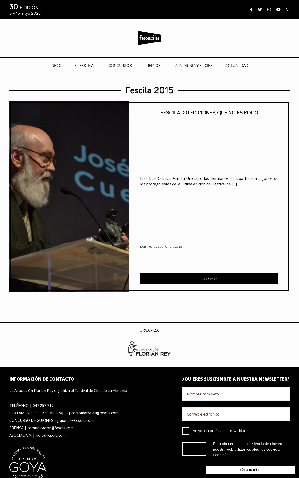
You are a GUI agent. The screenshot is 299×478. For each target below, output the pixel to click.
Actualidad (236, 65)
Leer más (209, 278)
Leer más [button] (220, 455)
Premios (152, 65)
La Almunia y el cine (193, 65)
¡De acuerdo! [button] (250, 469)
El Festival (85, 65)
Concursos (120, 65)
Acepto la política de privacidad (219, 430)
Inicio (56, 65)
